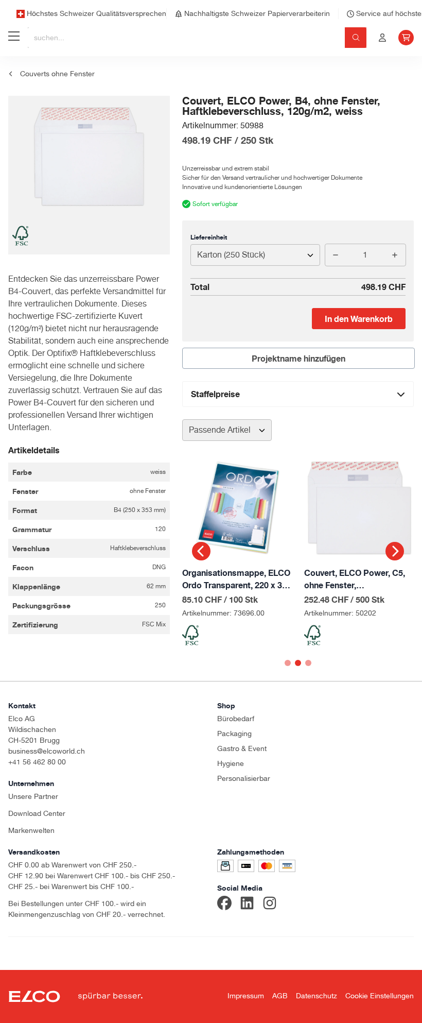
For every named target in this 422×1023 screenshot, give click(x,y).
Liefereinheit (208, 237)
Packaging (234, 733)
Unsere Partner (33, 796)
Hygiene (230, 763)
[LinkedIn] (247, 904)
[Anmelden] (382, 37)
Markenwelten (31, 830)
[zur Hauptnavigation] (14, 37)
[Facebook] (224, 904)
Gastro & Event (242, 748)
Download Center (36, 813)
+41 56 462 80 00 (37, 762)
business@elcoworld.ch (46, 751)
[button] (201, 551)
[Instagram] (269, 904)
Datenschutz (316, 996)
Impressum (245, 996)
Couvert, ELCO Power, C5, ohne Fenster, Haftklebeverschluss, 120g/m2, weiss (354, 579)
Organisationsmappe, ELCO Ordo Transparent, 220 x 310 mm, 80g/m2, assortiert (236, 579)
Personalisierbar (243, 778)
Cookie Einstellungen (379, 996)
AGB (280, 996)
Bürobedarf (235, 718)
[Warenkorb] (406, 37)
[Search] (355, 37)
